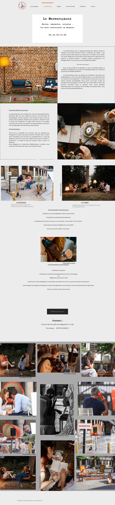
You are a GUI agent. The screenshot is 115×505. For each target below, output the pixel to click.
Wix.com (40, 500)
